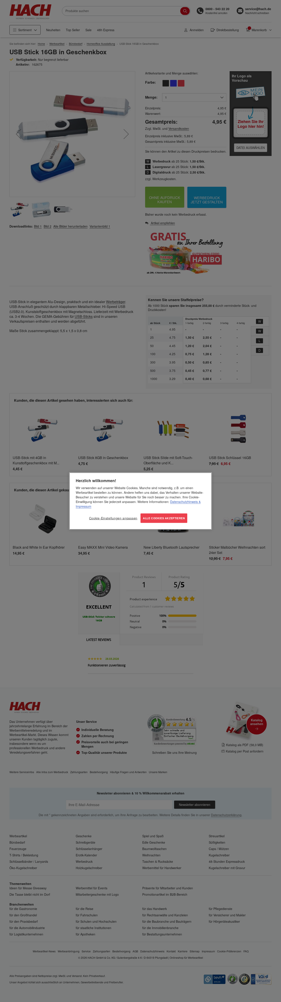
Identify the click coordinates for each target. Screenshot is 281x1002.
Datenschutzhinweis (184, 501)
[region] (140, 501)
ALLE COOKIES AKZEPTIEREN (164, 518)
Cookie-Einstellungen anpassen (113, 518)
